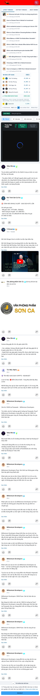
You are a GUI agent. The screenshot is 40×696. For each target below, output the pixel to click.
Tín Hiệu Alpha (12, 370)
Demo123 (11, 103)
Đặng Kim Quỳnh (13, 92)
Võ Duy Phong (13, 88)
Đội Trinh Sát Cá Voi (13, 198)
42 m (8, 624)
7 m (8, 168)
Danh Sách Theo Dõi (32, 125)
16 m (8, 231)
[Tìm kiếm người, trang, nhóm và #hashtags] (37, 3)
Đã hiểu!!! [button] (20, 693)
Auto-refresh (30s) (24, 107)
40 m (8, 498)
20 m (8, 286)
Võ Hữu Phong (13, 82)
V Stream (10, 229)
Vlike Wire (10, 166)
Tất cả (7, 119)
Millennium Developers (14, 401)
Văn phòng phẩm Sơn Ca (15, 282)
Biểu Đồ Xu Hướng (22, 125)
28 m (8, 372)
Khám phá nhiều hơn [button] (31, 689)
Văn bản (17, 119)
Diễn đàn (14, 107)
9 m (8, 200)
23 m (8, 340)
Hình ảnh (29, 119)
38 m (8, 435)
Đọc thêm (4, 187)
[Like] (20, 191)
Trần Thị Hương (13, 78)
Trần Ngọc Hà (12, 85)
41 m (8, 529)
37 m (8, 403)
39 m (8, 466)
